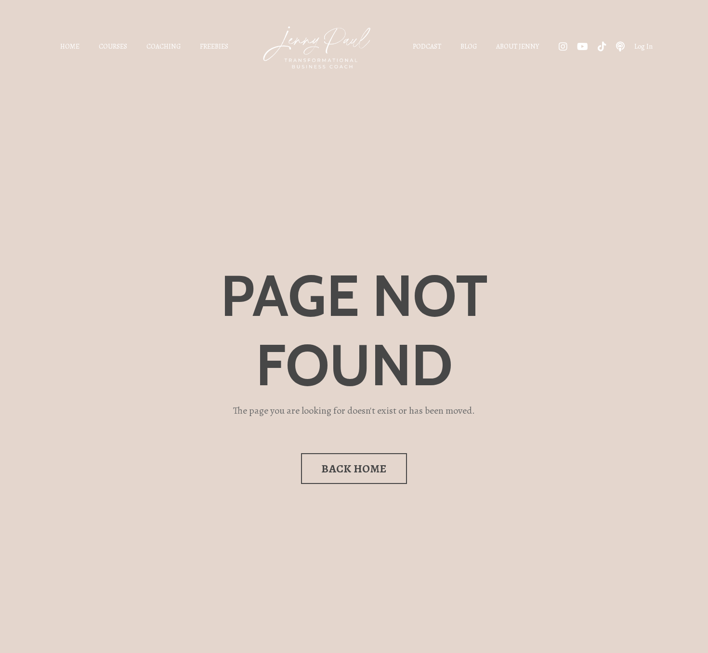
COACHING (163, 46)
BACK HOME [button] (353, 468)
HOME (69, 46)
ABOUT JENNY (517, 46)
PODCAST (427, 46)
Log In (643, 46)
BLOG (468, 46)
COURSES (113, 46)
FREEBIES (214, 46)
